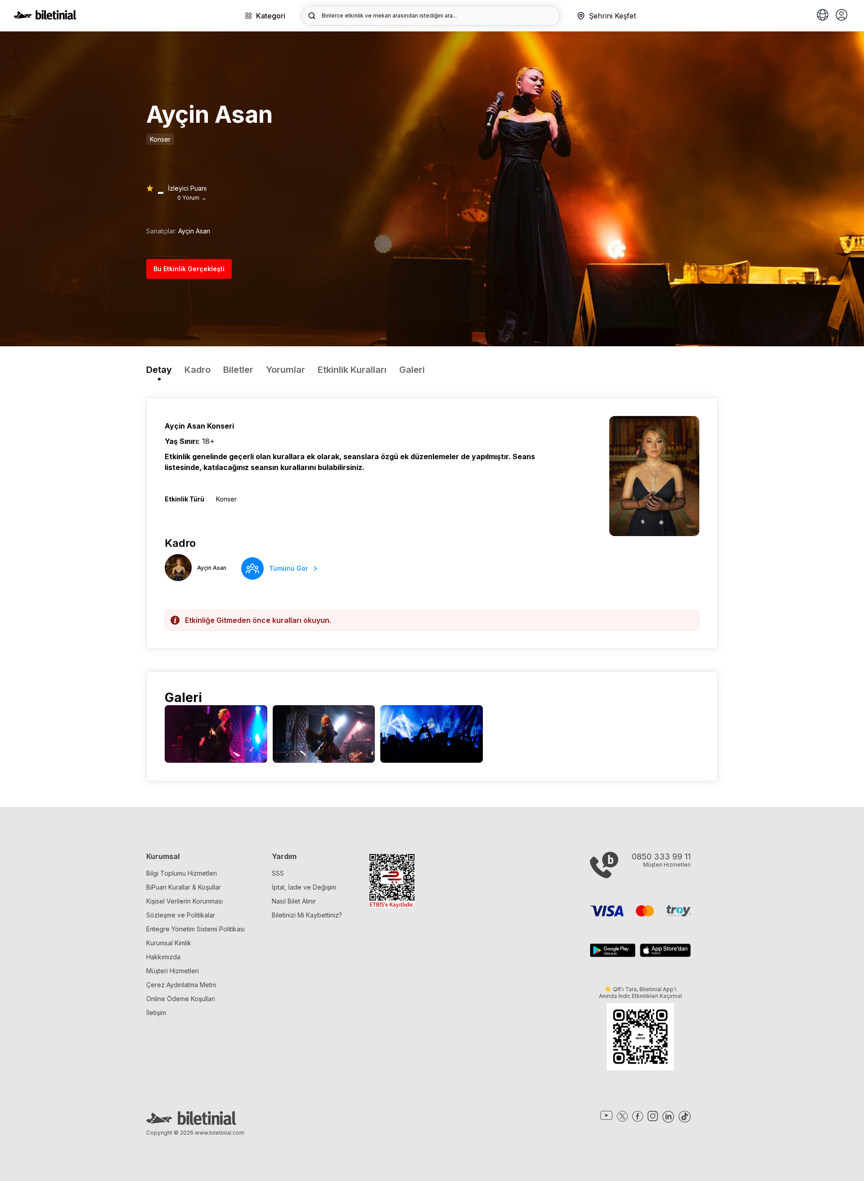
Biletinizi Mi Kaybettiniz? (307, 915)
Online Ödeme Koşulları (180, 998)
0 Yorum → (192, 197)
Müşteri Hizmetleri (172, 971)
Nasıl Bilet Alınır (294, 901)
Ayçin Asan (194, 231)
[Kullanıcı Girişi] (841, 16)
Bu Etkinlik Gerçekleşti (189, 269)
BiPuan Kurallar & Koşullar (183, 887)
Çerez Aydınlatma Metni (181, 985)
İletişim (156, 1012)
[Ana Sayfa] (45, 17)
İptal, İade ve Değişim (304, 887)
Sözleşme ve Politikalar (180, 915)
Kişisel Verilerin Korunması (184, 901)
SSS (278, 873)
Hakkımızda (163, 957)
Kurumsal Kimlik (168, 943)
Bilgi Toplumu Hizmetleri (181, 873)
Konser (160, 139)
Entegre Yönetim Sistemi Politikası (195, 929)
